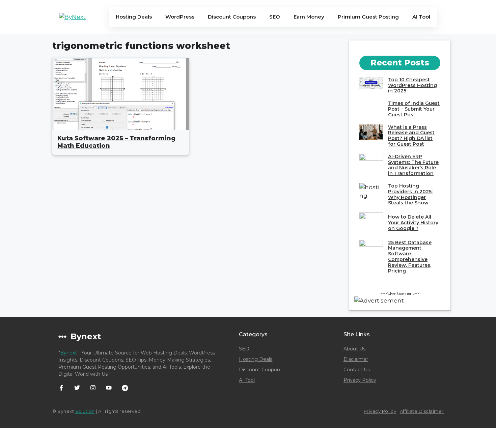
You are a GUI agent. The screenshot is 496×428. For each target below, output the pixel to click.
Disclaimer (355, 359)
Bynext (68, 353)
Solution (85, 411)
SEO (274, 16)
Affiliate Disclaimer (422, 411)
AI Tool (421, 16)
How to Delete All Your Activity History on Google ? (413, 222)
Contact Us (356, 370)
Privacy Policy (359, 380)
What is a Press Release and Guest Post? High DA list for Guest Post (411, 135)
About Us (354, 349)
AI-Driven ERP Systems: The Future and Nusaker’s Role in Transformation (413, 164)
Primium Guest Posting (368, 16)
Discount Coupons (232, 16)
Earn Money (309, 16)
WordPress (179, 16)
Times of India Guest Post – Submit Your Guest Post (414, 109)
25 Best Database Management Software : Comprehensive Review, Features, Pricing (410, 256)
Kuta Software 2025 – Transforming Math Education (116, 142)
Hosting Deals (134, 16)
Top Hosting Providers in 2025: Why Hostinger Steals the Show (410, 194)
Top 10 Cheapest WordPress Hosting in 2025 (412, 85)
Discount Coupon (259, 370)
